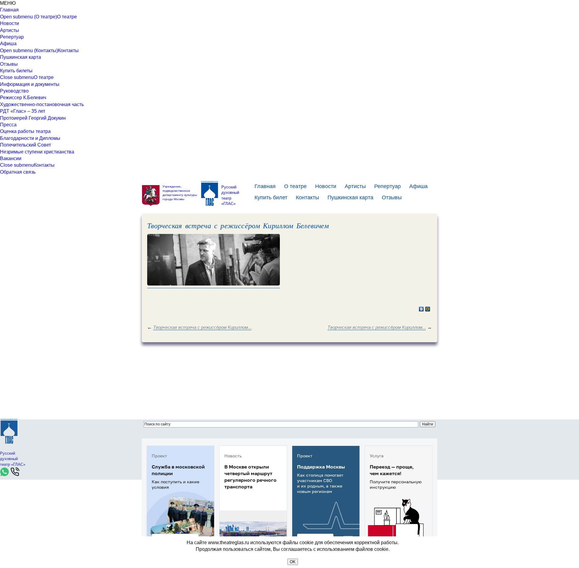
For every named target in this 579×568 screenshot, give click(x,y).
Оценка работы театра (25, 131)
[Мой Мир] (428, 309)
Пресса (8, 124)
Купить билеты (16, 70)
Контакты (68, 50)
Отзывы (9, 64)
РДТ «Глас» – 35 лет (22, 111)
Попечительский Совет (25, 144)
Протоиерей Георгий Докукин (33, 118)
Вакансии (10, 158)
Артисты (9, 30)
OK (293, 562)
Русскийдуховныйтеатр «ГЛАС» (230, 195)
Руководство (14, 90)
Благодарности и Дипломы (30, 138)
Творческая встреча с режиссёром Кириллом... (202, 327)
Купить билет (271, 197)
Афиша (8, 43)
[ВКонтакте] (421, 309)
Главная (9, 9)
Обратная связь (18, 172)
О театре (67, 16)
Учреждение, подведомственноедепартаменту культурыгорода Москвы (180, 193)
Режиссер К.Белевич (23, 97)
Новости (9, 23)
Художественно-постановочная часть (42, 104)
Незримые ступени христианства (37, 151)
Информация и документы (29, 84)
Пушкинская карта (20, 57)
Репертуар (12, 36)
